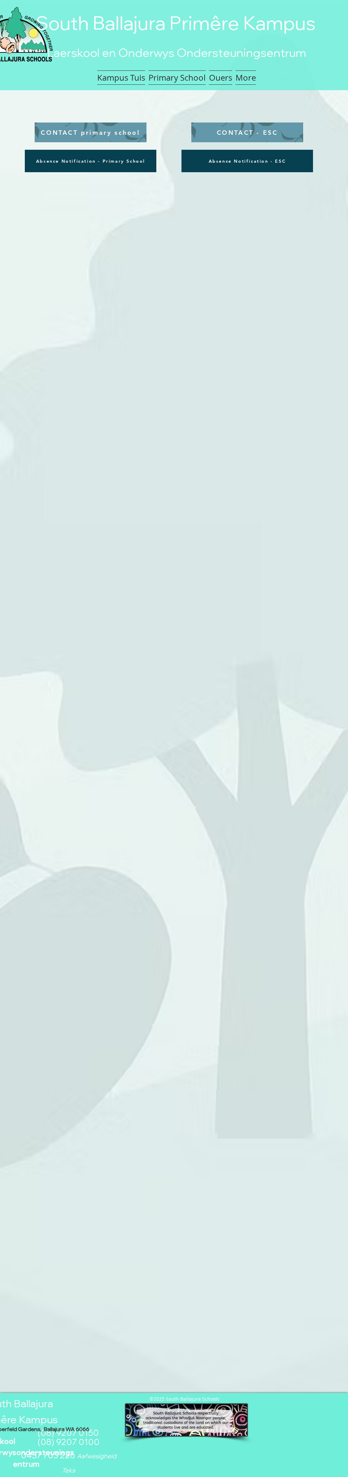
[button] (177, 77)
